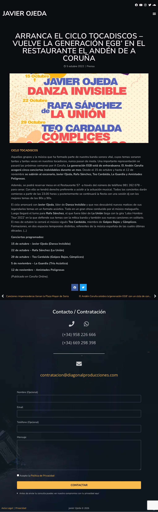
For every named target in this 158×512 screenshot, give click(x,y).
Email (20, 407)
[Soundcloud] (154, 5)
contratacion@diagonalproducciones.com (79, 375)
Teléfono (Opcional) (28, 422)
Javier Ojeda (25, 13)
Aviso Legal (7, 508)
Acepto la (37, 475)
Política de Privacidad (42, 475)
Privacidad (20, 508)
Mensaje (21, 437)
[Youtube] (141, 5)
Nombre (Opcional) (27, 392)
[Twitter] (150, 5)
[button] (154, 13)
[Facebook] (136, 5)
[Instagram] (145, 5)
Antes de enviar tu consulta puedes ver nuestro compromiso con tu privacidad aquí (59, 493)
